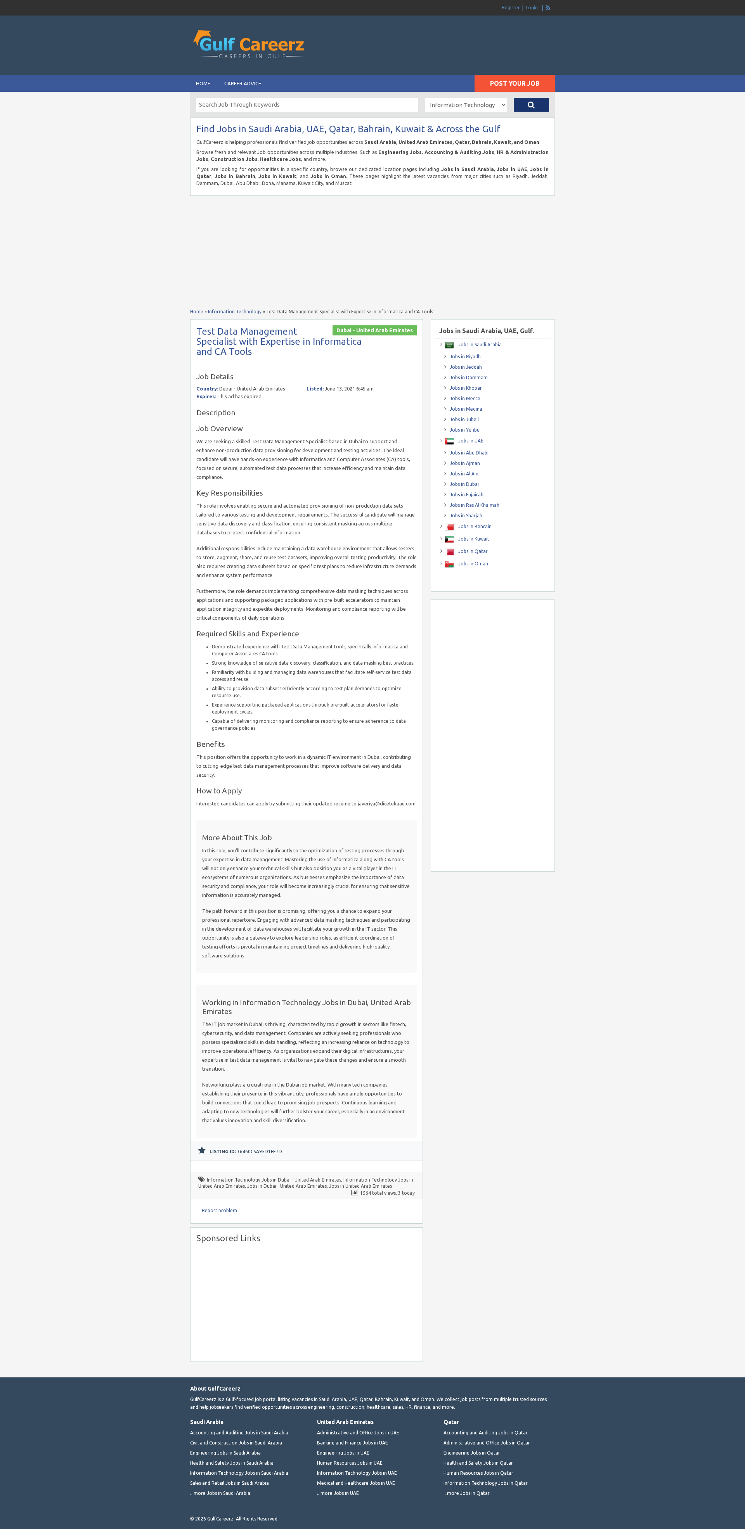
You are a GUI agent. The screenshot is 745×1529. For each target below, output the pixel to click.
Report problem (219, 1210)
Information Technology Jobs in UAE (357, 1472)
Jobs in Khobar (466, 387)
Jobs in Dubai (464, 484)
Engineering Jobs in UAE (343, 1452)
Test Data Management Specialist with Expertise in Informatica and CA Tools (279, 341)
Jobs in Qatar (472, 551)
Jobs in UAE (470, 440)
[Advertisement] (464, 31)
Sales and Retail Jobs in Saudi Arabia (229, 1483)
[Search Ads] (531, 105)
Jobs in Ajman (465, 463)
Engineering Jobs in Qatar (472, 1452)
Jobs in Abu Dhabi (469, 452)
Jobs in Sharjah (466, 515)
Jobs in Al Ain (464, 473)
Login (532, 7)
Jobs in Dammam (469, 377)
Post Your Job (514, 83)
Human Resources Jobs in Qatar (478, 1472)
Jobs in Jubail (464, 419)
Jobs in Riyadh (465, 356)
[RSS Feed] (548, 8)
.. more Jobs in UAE (338, 1493)
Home (203, 83)
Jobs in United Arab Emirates (360, 1186)
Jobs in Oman (472, 563)
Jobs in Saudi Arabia (479, 344)
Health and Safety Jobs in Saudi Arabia (232, 1462)
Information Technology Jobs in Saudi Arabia (239, 1472)
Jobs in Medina (466, 408)
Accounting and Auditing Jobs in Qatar (486, 1432)
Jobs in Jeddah (466, 367)
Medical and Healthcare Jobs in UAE (356, 1483)
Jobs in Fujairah (466, 494)
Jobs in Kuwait (473, 538)
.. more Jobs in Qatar (467, 1493)
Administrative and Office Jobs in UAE (358, 1432)
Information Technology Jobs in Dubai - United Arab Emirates (274, 1179)
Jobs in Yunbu (465, 429)
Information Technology (235, 311)
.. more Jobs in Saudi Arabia (220, 1493)
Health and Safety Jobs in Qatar (478, 1462)
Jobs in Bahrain (474, 526)
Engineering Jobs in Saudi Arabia (225, 1452)
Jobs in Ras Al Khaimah (474, 505)
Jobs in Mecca (465, 398)
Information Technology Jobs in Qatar (486, 1483)
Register (511, 7)
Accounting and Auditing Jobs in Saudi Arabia (239, 1432)
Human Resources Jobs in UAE (350, 1462)
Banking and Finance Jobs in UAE (352, 1442)
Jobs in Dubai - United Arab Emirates (287, 1186)
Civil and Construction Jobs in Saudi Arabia (236, 1442)
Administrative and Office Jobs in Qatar (487, 1442)
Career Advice (242, 83)
